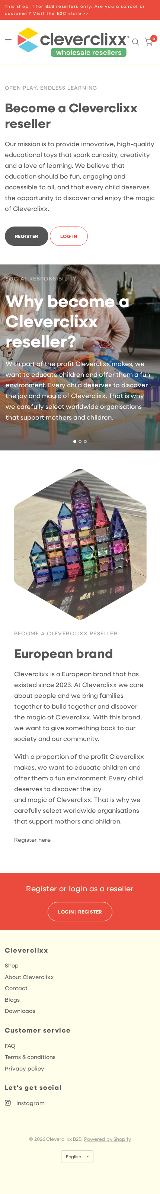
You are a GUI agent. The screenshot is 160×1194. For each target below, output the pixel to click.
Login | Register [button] (80, 911)
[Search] (135, 42)
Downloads (20, 1010)
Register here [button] (32, 839)
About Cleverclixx (29, 976)
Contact (16, 988)
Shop (12, 965)
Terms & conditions (30, 1056)
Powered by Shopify (107, 1139)
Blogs (12, 999)
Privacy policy (24, 1068)
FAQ (10, 1045)
